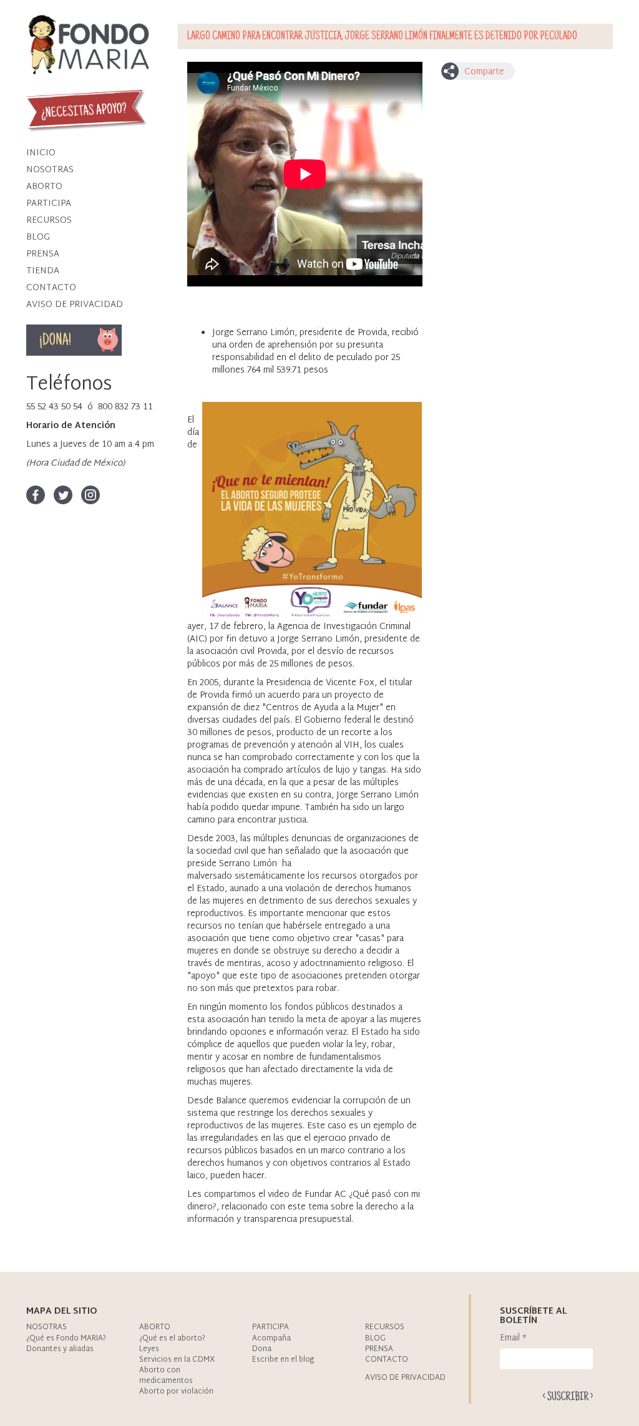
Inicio (41, 153)
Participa (48, 204)
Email (513, 1338)
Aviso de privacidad (74, 305)
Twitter (63, 495)
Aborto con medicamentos (166, 1376)
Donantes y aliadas (60, 1349)
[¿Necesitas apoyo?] (88, 111)
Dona (92, 340)
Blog (38, 237)
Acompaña (271, 1338)
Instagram (90, 495)
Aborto (44, 187)
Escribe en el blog (283, 1360)
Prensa (42, 254)
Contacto (51, 288)
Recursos (49, 220)
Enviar (568, 1395)
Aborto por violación (176, 1392)
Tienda (42, 271)
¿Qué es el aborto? (172, 1338)
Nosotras (50, 170)
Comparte (484, 72)
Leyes (149, 1349)
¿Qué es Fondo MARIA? (66, 1338)
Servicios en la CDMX (177, 1360)
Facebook (35, 495)
